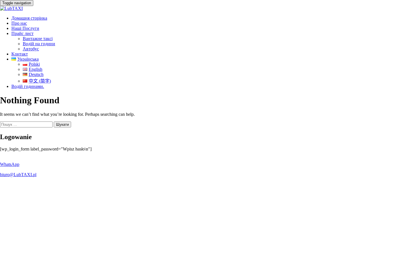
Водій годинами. (27, 86)
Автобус (31, 48)
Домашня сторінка (29, 18)
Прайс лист (22, 33)
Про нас (19, 23)
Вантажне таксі (38, 38)
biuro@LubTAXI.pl (18, 174)
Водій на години (39, 43)
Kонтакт (19, 53)
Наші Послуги (25, 28)
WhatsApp (9, 164)
